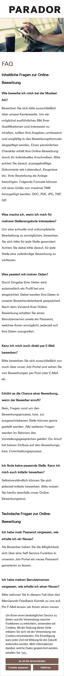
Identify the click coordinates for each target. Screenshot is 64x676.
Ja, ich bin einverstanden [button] (32, 661)
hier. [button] (24, 652)
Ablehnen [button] (45, 667)
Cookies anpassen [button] (18, 667)
